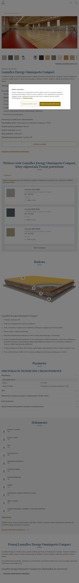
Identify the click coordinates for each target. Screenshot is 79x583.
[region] (39, 96)
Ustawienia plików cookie (29, 103)
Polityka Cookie (28, 98)
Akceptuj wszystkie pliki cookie (50, 103)
